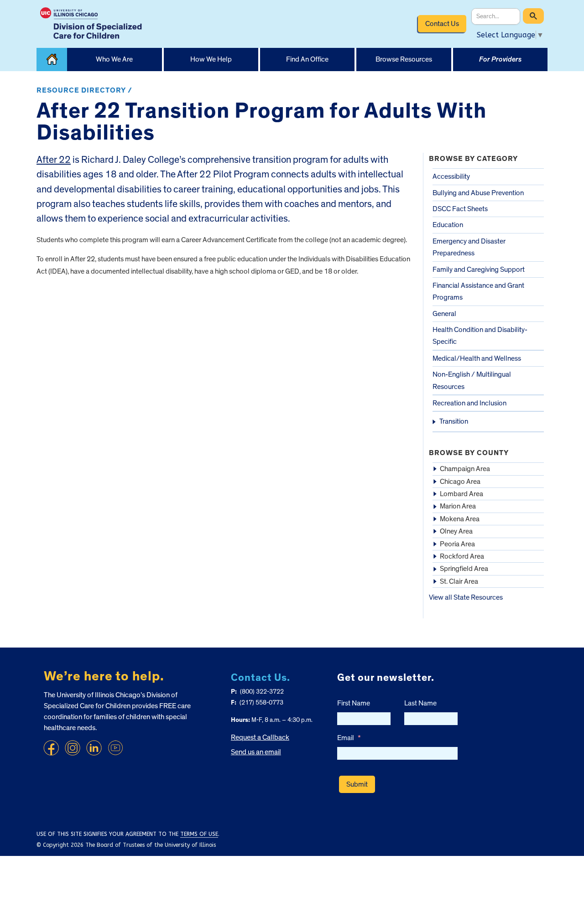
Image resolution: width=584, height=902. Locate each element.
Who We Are (114, 59)
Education (448, 224)
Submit (357, 784)
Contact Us (442, 23)
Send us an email (256, 752)
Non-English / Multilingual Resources (472, 380)
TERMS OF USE (199, 834)
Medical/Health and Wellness (477, 358)
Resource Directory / (84, 90)
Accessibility (451, 176)
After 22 (53, 160)
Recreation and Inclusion (469, 403)
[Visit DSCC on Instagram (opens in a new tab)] (72, 748)
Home (51, 59)
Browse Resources (403, 59)
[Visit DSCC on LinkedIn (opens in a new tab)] (94, 748)
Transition (453, 421)
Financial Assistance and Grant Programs (478, 291)
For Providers (500, 59)
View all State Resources (466, 597)
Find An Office (307, 59)
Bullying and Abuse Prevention (478, 193)
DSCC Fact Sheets (460, 209)
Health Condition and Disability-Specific (480, 335)
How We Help (211, 59)
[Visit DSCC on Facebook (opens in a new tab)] (51, 748)
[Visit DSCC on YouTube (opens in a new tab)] (115, 748)
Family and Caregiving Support (479, 269)
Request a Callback (260, 737)
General (444, 313)
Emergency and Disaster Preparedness (469, 247)
